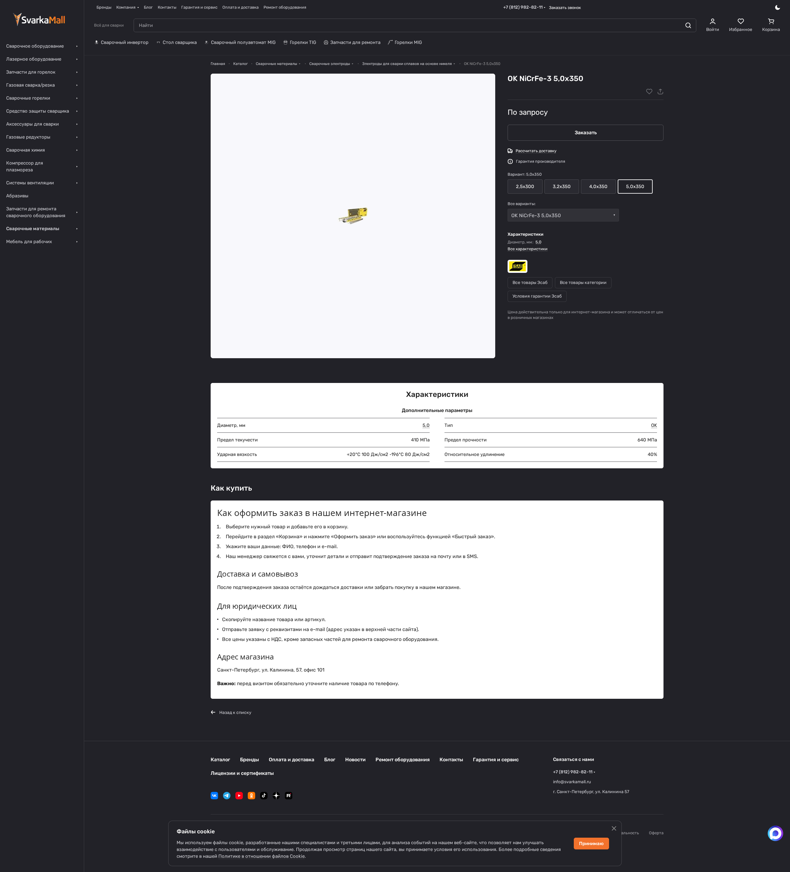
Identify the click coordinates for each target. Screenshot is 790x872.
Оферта (656, 833)
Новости (355, 759)
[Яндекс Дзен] (276, 795)
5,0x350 (635, 186)
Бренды (249, 759)
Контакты (451, 759)
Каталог (220, 759)
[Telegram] (226, 795)
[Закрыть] (614, 828)
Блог (329, 759)
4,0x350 (598, 186)
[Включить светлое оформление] (777, 7)
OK (654, 425)
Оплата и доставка (291, 759)
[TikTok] (264, 795)
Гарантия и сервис (496, 759)
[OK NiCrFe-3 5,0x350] (353, 216)
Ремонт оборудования (403, 759)
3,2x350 (562, 186)
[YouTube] (239, 795)
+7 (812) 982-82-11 (523, 7)
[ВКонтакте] (214, 795)
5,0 (538, 242)
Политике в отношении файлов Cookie (261, 856)
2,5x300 (525, 186)
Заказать (586, 132)
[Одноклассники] (251, 795)
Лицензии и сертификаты (242, 773)
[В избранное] (649, 91)
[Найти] (688, 25)
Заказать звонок (565, 7)
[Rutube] (288, 795)
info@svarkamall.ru (572, 781)
